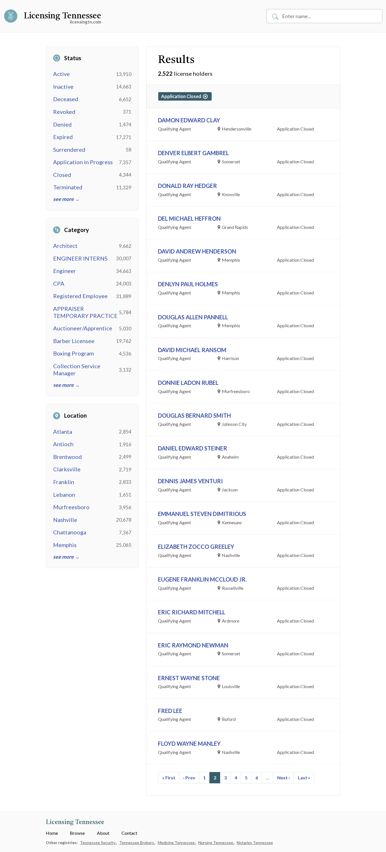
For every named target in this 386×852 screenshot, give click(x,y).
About (103, 833)
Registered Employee (80, 295)
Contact (129, 833)
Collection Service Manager (76, 369)
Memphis (65, 544)
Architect (65, 245)
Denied (62, 124)
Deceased (65, 99)
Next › (283, 777)
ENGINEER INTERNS (80, 258)
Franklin (63, 481)
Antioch (63, 444)
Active (61, 73)
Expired (63, 136)
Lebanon (64, 494)
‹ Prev (189, 777)
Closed (62, 174)
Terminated (68, 187)
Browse (77, 833)
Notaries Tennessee (255, 842)
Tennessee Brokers (137, 842)
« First (168, 777)
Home (52, 833)
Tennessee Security (98, 842)
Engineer (64, 270)
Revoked (64, 111)
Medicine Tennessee (177, 842)
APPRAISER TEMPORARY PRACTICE (85, 312)
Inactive (63, 86)
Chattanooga (69, 532)
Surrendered (69, 149)
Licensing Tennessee (62, 16)
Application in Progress (83, 162)
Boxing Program (73, 353)
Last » (304, 777)
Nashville (65, 519)
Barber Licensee (73, 340)
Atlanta (62, 431)
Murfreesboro (71, 507)
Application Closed (182, 96)
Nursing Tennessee (216, 842)
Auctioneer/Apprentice (82, 328)
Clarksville (67, 469)
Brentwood (67, 456)
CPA (58, 283)
